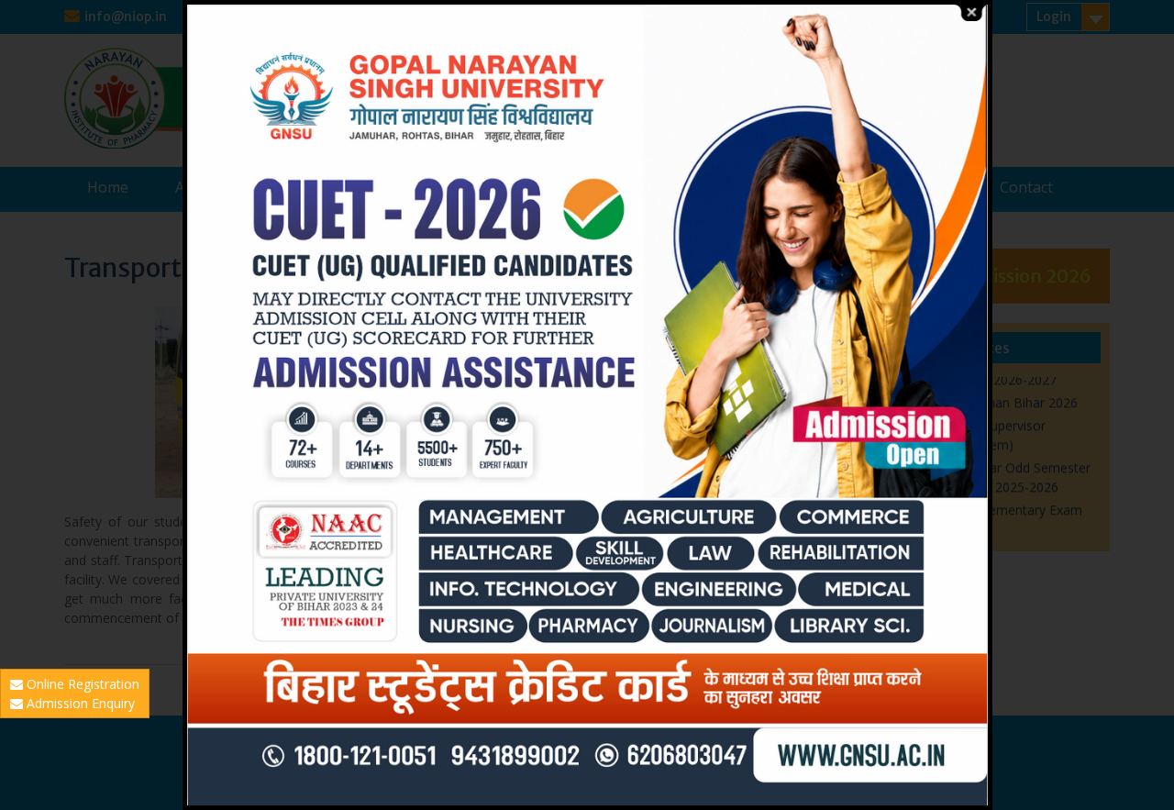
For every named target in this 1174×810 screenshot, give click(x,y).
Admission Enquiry (79, 703)
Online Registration (81, 684)
